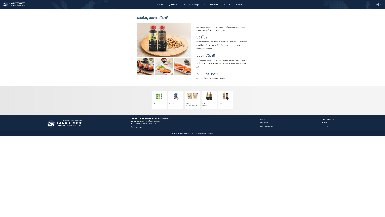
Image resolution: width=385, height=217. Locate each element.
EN (380, 4)
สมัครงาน (227, 4)
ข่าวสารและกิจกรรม (211, 4)
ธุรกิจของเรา (173, 4)
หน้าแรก (160, 4)
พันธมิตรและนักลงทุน (191, 4)
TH (376, 4)
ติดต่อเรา (239, 4)
